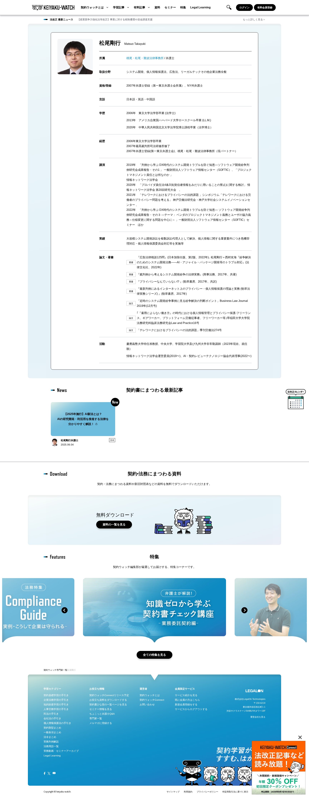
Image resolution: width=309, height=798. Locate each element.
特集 (183, 7)
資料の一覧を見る (114, 524)
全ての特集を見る (154, 654)
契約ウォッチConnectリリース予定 (109, 695)
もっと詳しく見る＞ (254, 19)
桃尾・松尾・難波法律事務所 (145, 58)
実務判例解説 (51, 741)
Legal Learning (200, 7)
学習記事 (118, 7)
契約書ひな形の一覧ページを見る (108, 704)
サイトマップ (173, 792)
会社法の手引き (52, 718)
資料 (157, 7)
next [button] (244, 610)
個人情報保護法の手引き (57, 723)
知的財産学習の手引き (56, 704)
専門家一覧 (62, 670)
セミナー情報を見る (100, 709)
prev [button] (65, 610)
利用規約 (188, 792)
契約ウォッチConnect (152, 699)
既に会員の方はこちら (187, 699)
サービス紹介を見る (186, 695)
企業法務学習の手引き (56, 699)
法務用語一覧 (51, 746)
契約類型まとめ (52, 727)
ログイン (244, 7)
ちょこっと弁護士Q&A (102, 713)
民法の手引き (51, 713)
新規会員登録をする (186, 704)
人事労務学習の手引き (56, 709)
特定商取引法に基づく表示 (235, 792)
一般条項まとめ (52, 732)
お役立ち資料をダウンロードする (108, 699)
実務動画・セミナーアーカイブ (61, 750)
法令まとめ (50, 737)
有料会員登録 (264, 7)
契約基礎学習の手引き (56, 695)
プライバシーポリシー (207, 792)
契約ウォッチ (50, 670)
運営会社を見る (257, 717)
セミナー (170, 7)
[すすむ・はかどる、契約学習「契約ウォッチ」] (53, 7)
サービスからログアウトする (191, 709)
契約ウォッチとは (92, 7)
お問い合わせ (147, 704)
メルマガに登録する (100, 723)
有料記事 (139, 7)
